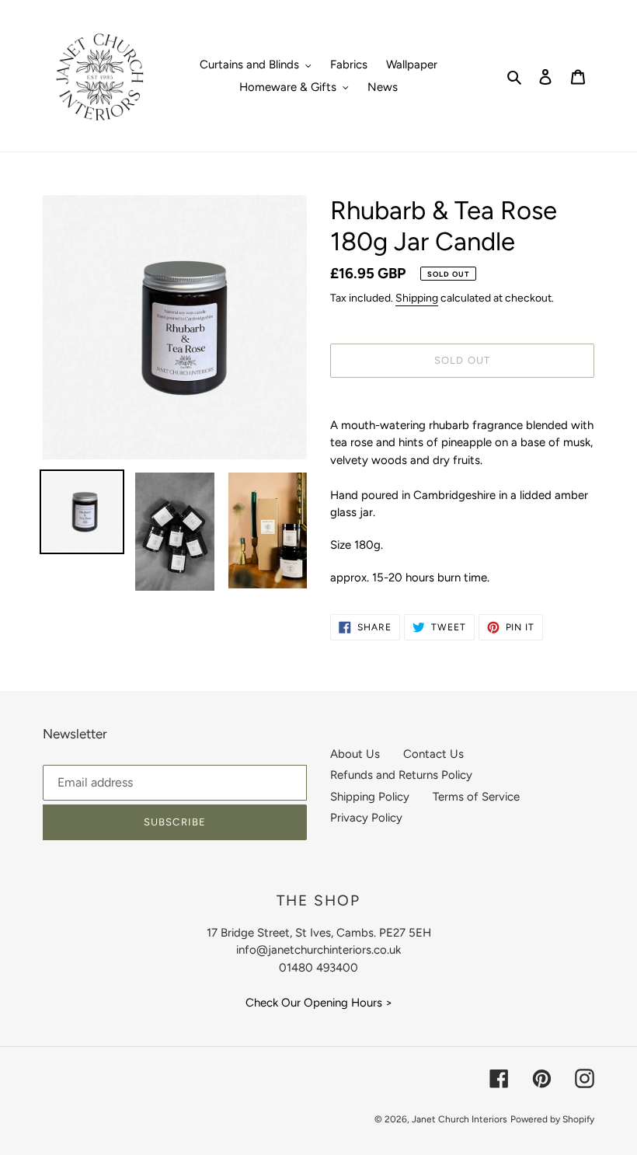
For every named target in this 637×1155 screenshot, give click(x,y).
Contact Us (433, 754)
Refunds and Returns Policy (401, 775)
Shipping (416, 298)
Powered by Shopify (552, 1119)
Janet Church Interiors (459, 1119)
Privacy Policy (366, 818)
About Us (355, 754)
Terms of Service (476, 797)
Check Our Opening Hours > (318, 1003)
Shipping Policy (369, 797)
